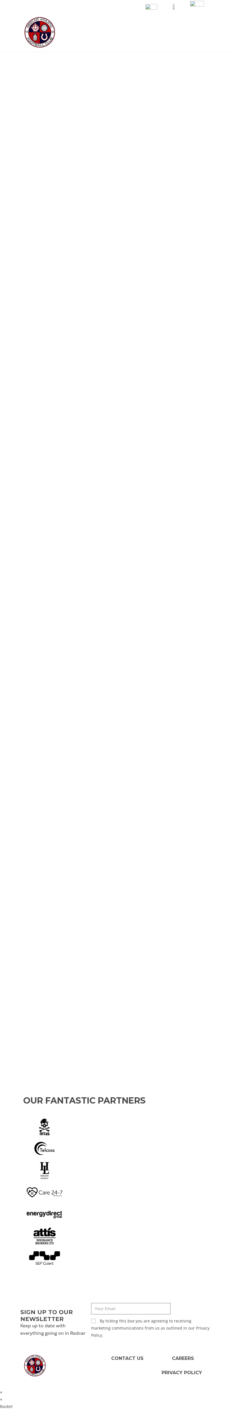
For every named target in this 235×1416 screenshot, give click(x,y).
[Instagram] (70, 1371)
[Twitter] (70, 1360)
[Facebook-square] (58, 1371)
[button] (209, 32)
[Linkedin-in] (58, 1360)
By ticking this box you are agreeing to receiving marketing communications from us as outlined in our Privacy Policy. (150, 1328)
